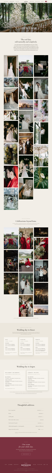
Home (6, 464)
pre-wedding (10, 464)
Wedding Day (12, 1)
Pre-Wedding (6, 1)
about (44, 464)
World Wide (32, 1)
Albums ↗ (16, 432)
